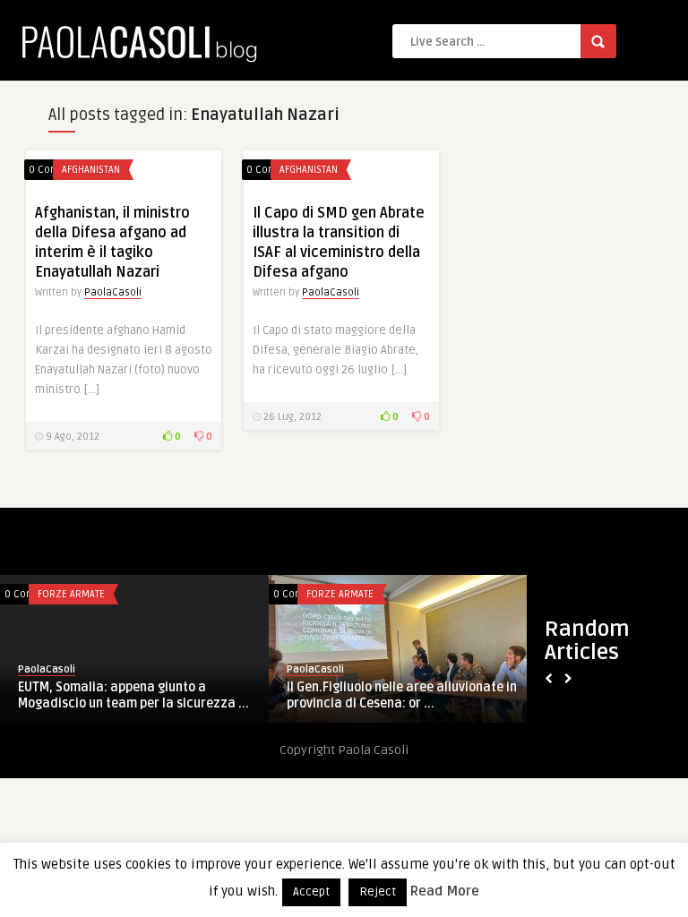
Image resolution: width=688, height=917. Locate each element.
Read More (444, 891)
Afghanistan (91, 170)
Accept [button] (311, 892)
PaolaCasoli (113, 292)
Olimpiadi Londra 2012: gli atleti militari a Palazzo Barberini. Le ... (344, 695)
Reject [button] (377, 892)
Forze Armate (299, 594)
